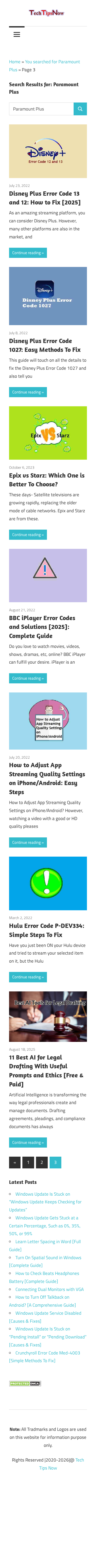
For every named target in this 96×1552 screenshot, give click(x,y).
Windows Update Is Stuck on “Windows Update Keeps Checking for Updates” (45, 1202)
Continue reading (26, 253)
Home (15, 61)
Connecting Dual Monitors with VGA (49, 1289)
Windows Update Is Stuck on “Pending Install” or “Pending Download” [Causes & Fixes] (47, 1336)
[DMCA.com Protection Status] (25, 1384)
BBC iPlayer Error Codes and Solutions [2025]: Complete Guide (42, 627)
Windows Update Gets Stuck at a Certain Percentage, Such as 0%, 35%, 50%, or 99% (45, 1225)
